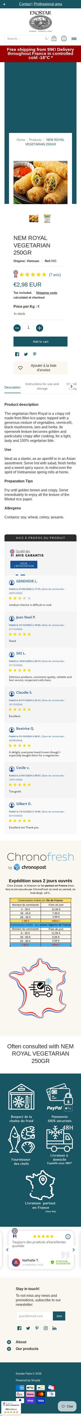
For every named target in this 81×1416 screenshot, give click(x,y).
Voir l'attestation (24, 565)
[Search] (46, 38)
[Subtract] (17, 328)
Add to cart (40, 341)
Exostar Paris (24, 1373)
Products (35, 139)
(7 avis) (55, 274)
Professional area (48, 4)
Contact (25, 4)
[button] (54, 38)
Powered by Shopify (28, 1380)
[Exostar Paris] (40, 21)
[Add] (39, 328)
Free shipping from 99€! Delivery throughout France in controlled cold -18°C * (40, 53)
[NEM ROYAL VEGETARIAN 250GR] (33, 218)
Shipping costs (46, 292)
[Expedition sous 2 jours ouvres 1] (40, 914)
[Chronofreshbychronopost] (40, 861)
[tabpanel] (40, 458)
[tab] (12, 388)
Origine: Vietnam (26, 261)
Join (59, 1316)
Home (21, 139)
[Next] (71, 386)
